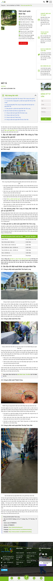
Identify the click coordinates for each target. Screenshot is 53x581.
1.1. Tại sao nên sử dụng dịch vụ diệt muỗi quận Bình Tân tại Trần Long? (19, 101)
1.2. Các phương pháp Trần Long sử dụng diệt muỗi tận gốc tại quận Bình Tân (19, 105)
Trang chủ (3, 5)
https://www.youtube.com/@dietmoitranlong (20, 531)
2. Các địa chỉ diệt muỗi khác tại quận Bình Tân (14, 110)
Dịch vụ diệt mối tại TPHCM (31, 561)
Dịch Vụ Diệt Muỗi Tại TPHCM (13, 5)
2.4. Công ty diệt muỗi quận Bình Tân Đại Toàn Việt (16, 119)
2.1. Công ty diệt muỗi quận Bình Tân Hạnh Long (15, 113)
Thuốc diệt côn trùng (19, 563)
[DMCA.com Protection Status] (4, 570)
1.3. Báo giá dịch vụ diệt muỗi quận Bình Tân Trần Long (17, 108)
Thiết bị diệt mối (20, 552)
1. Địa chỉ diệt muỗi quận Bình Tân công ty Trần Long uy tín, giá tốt (19, 98)
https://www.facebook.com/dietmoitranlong (20, 529)
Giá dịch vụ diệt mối (31, 552)
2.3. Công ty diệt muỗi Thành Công (12, 117)
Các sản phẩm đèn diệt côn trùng (19, 557)
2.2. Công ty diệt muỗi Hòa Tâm (11, 115)
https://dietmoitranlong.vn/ (15, 527)
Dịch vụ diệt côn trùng (30, 556)
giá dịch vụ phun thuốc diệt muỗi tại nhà (20, 258)
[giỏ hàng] (47, 2)
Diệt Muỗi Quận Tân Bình (24, 374)
